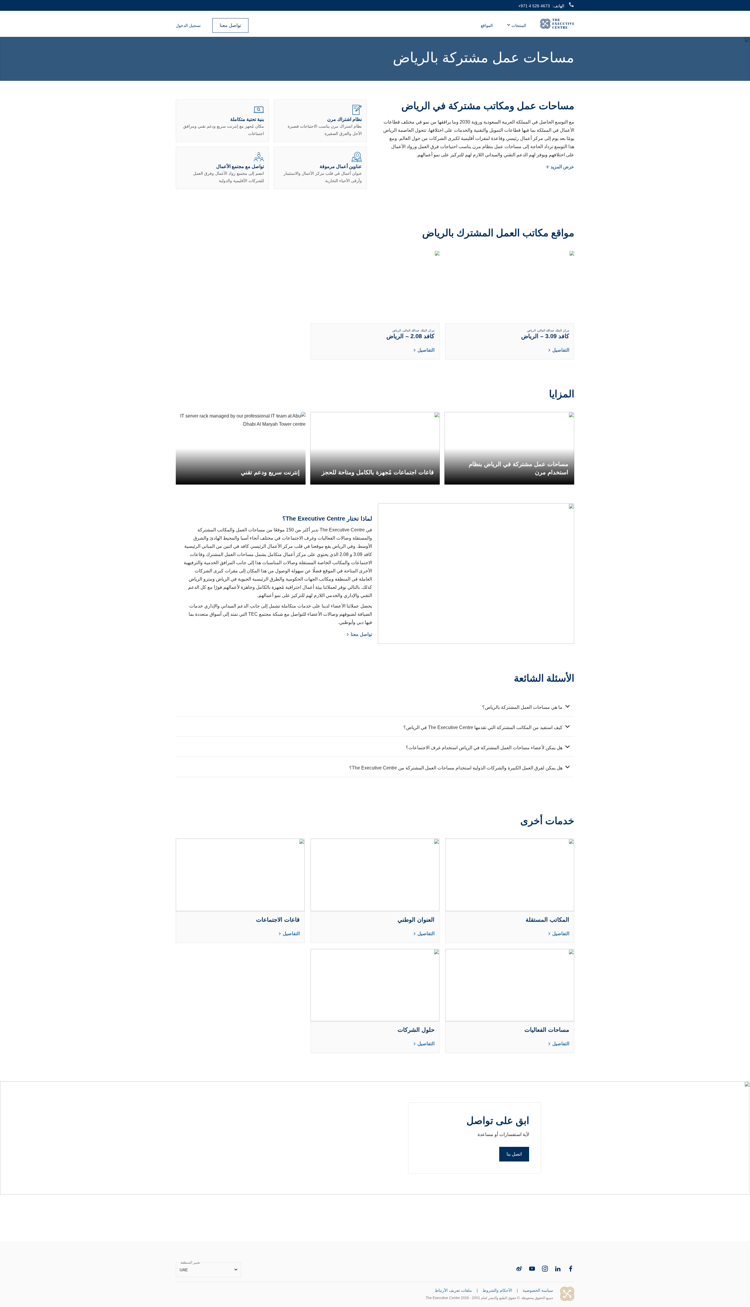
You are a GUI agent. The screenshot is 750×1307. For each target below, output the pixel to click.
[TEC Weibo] (519, 1268)
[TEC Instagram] (544, 1268)
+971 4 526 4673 (534, 6)
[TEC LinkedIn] (557, 1268)
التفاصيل (560, 350)
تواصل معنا (230, 25)
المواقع (487, 25)
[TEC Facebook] (570, 1268)
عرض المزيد (562, 166)
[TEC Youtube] (532, 1268)
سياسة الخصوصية (538, 1290)
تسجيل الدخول (188, 25)
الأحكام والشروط (497, 1290)
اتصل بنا (514, 1154)
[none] (208, 1269)
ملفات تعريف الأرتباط (453, 1290)
